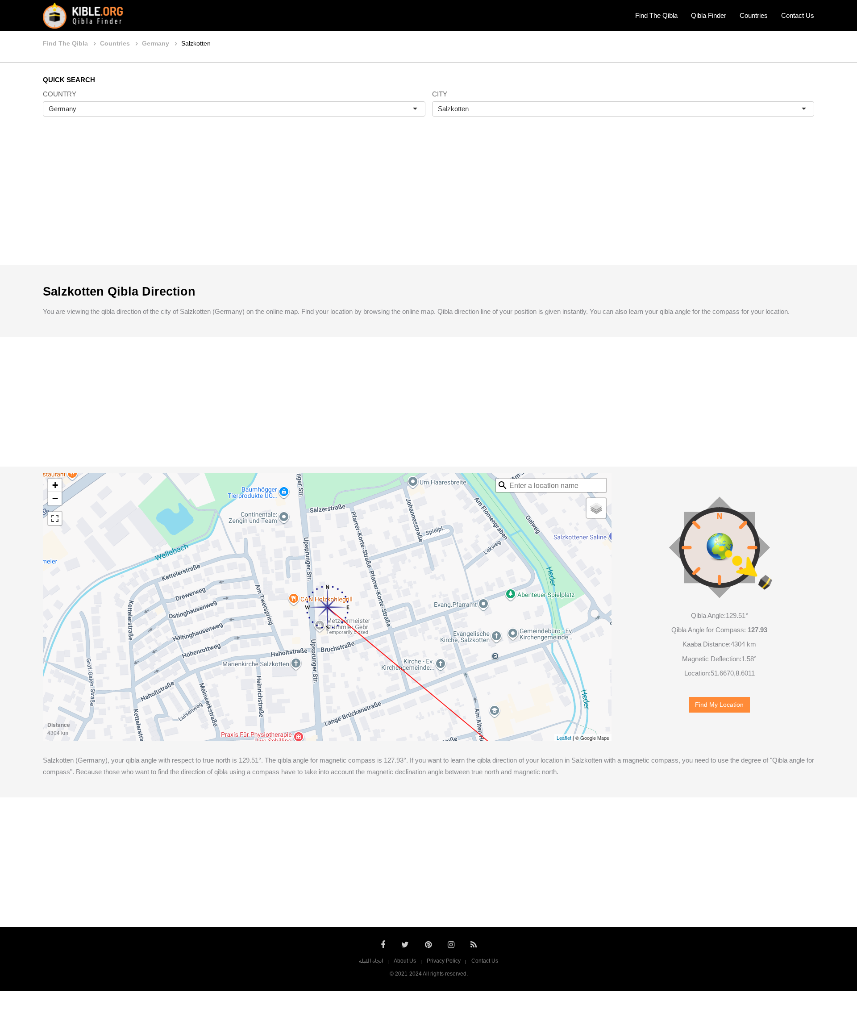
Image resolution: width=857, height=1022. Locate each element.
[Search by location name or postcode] (502, 485)
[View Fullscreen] (55, 518)
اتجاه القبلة (371, 961)
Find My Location (719, 704)
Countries (754, 15)
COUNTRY (59, 94)
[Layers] (596, 508)
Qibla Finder (708, 15)
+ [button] (55, 485)
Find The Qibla (656, 15)
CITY (439, 94)
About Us (405, 961)
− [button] (55, 498)
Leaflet (564, 737)
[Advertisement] (428, 200)
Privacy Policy (444, 961)
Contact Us (797, 15)
